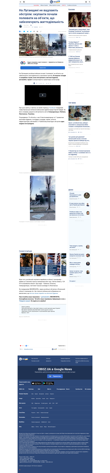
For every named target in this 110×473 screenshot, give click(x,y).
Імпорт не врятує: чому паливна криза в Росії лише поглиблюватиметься (76, 272)
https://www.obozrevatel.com (68, 433)
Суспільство (79, 389)
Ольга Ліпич (26, 25)
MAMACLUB (44, 422)
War (31, 25)
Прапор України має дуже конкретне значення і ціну (77, 255)
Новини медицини (35, 422)
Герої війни (36, 5)
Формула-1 (52, 398)
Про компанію (34, 358)
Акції (47, 408)
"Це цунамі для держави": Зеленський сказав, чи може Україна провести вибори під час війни (78, 138)
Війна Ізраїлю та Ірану (54, 5)
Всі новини (88, 389)
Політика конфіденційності (81, 358)
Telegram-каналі (24, 301)
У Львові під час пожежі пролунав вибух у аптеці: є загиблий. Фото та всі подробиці (79, 152)
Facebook (52, 108)
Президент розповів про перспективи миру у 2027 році (79, 129)
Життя (49, 389)
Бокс (47, 398)
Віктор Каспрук (73, 207)
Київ (32, 393)
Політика (31, 389)
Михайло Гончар (73, 276)
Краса (41, 426)
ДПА (50, 403)
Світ (39, 389)
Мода (45, 426)
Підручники (37, 403)
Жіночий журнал (52, 426)
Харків (36, 393)
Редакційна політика (28, 349)
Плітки (37, 426)
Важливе (71, 9)
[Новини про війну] (54, 349)
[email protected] (36, 462)
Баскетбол (38, 398)
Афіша (32, 426)
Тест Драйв (34, 408)
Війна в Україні (44, 5)
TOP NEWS (72, 103)
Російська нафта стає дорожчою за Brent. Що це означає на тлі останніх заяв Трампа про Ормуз (77, 213)
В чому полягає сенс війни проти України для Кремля (77, 204)
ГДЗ (32, 403)
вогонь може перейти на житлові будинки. (44, 293)
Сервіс (50, 408)
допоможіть (45, 297)
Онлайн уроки (44, 403)
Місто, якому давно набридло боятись (75, 263)
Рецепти (33, 412)
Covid (49, 422)
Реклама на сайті (35, 361)
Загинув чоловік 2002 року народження (78, 156)
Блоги (67, 389)
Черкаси (52, 393)
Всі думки (72, 281)
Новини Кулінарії (44, 412)
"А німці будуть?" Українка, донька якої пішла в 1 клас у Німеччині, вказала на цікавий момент (75, 44)
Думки (70, 190)
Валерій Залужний (73, 198)
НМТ (57, 403)
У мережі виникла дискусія (75, 49)
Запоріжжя (41, 393)
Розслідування (61, 389)
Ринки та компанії (35, 417)
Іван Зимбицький (73, 249)
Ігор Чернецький (73, 258)
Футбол (33, 398)
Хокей (43, 398)
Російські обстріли (71, 5)
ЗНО (53, 403)
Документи (48, 361)
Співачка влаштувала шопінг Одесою (77, 35)
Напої (38, 412)
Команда (48, 358)
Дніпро (47, 393)
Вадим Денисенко (73, 217)
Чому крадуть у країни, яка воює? (76, 246)
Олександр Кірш (73, 266)
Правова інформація (65, 358)
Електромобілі (41, 408)
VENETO (64, 5)
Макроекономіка (45, 417)
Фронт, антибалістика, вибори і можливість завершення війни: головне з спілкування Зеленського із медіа (79, 124)
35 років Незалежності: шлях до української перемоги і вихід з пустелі (75, 195)
